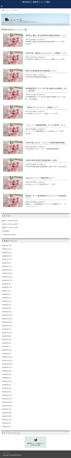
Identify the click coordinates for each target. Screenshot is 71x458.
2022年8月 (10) (6, 412)
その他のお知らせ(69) (8, 234)
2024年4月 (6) (6, 343)
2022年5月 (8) (6, 423)
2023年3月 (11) (6, 388)
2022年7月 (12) (6, 416)
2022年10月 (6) (6, 405)
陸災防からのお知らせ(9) (9, 227)
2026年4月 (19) (6, 259)
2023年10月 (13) (7, 364)
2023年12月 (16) (7, 357)
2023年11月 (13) (7, 360)
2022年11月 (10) (7, 402)
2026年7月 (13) (6, 249)
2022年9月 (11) (6, 409)
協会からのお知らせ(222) (10, 220)
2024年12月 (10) (7, 315)
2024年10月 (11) (7, 322)
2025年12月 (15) (7, 273)
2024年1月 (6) (6, 353)
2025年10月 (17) (7, 280)
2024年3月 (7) (6, 346)
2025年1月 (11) (6, 311)
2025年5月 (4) (6, 298)
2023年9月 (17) (6, 367)
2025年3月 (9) (6, 305)
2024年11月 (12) (7, 318)
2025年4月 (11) (6, 301)
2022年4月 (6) (6, 426)
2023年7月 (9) (6, 374)
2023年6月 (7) (6, 378)
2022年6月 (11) (6, 419)
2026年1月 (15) (6, 270)
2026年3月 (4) (6, 263)
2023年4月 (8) (6, 385)
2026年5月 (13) (6, 256)
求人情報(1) (5, 231)
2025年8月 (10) (6, 287)
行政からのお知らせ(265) (10, 224)
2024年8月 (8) (6, 329)
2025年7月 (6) (6, 291)
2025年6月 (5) (6, 294)
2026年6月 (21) (6, 252)
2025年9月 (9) (6, 284)
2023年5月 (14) (6, 381)
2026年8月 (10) (6, 245)
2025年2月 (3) (6, 308)
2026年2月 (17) (6, 266)
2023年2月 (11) (6, 392)
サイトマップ (6, 453)
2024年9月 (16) (6, 325)
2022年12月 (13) (7, 399)
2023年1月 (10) (6, 395)
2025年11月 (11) (7, 277)
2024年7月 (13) (6, 332)
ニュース (16, 19)
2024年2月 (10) (6, 350)
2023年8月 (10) (6, 371)
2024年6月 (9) (6, 336)
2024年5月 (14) (6, 339)
